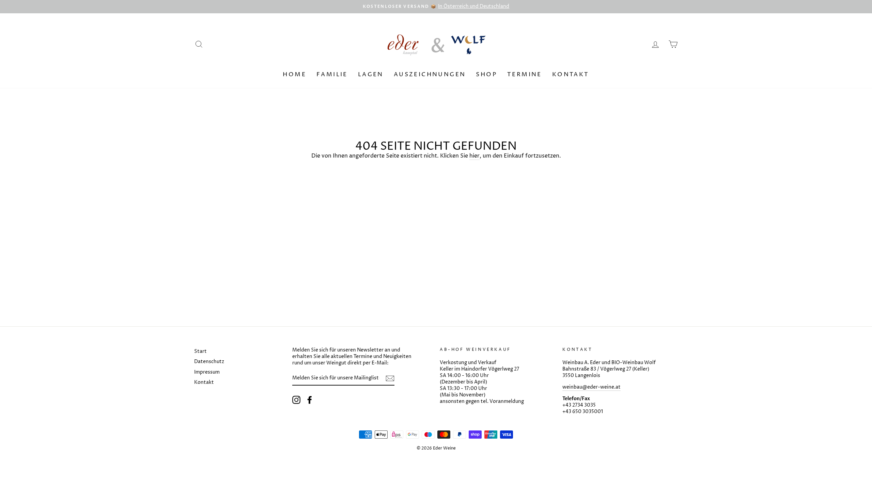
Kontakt (570, 74)
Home (294, 74)
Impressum (207, 372)
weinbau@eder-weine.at (591, 387)
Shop (486, 74)
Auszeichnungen (430, 74)
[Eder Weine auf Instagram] (296, 400)
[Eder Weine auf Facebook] (310, 400)
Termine (524, 74)
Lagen (371, 74)
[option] (436, 6)
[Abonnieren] (390, 378)
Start (200, 351)
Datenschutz (209, 362)
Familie (332, 74)
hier (474, 156)
